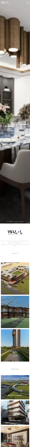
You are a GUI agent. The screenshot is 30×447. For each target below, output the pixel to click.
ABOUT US (15, 253)
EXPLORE (15, 289)
